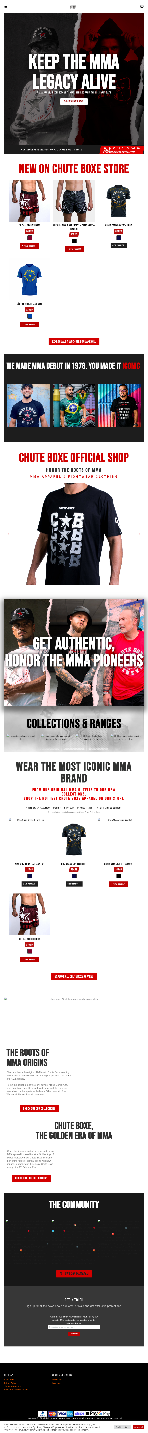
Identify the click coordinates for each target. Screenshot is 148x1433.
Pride (68, 1075)
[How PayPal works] (55, 1412)
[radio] (30, 238)
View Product (30, 246)
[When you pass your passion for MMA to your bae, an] (120, 1242)
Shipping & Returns (12, 1386)
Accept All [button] (138, 1427)
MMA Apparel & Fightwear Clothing (74, 476)
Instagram (56, 1383)
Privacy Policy (10, 1383)
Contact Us (9, 1379)
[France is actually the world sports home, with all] (28, 1242)
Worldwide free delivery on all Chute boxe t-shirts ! (52, 149)
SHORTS (91, 808)
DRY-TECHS (69, 808)
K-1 (13, 1079)
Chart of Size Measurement (16, 1389)
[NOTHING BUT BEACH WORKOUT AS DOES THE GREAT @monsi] (74, 1242)
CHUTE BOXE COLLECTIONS (38, 808)
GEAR (99, 808)
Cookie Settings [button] (123, 1427)
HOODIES (81, 808)
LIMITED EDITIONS (113, 808)
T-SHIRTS (57, 808)
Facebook (56, 1379)
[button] (9, 534)
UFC (62, 1075)
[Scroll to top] (74, 1413)
